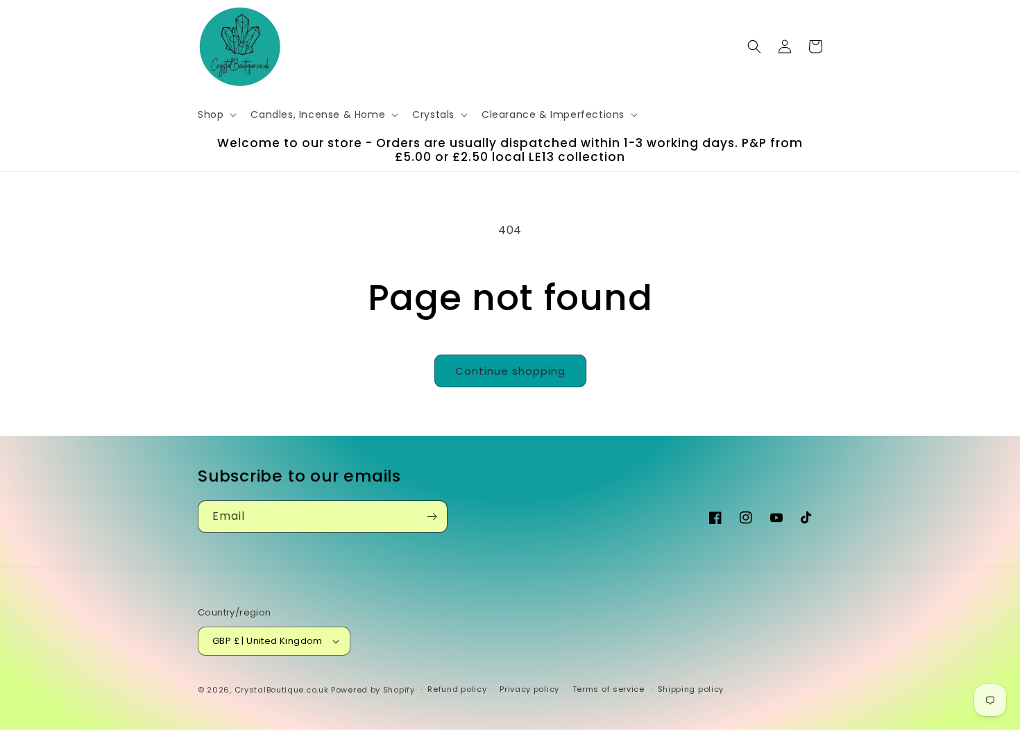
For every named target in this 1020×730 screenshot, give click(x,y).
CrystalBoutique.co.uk (282, 689)
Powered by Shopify (373, 689)
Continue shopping (510, 371)
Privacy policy (529, 689)
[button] (215, 114)
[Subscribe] (431, 516)
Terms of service (608, 689)
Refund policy (456, 689)
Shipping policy (691, 689)
